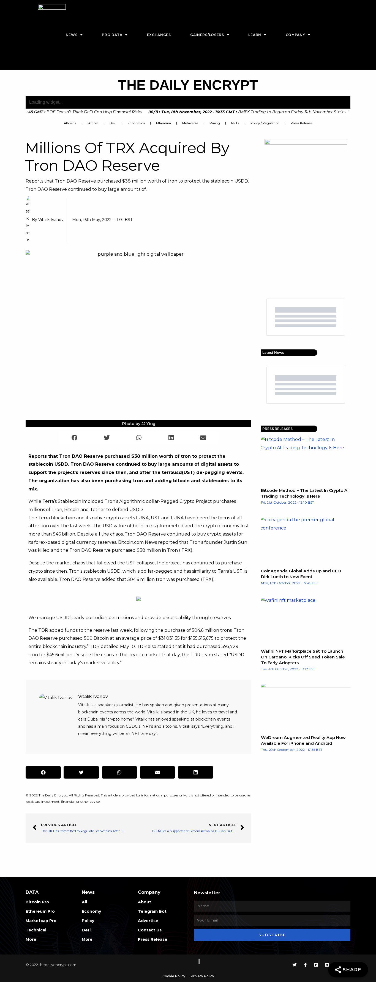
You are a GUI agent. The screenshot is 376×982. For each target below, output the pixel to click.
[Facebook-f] (305, 965)
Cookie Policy (173, 976)
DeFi (113, 123)
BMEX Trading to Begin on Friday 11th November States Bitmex (246, 111)
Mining (214, 123)
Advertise (148, 920)
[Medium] (327, 965)
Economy (91, 911)
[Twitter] (295, 965)
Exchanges (159, 35)
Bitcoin (93, 123)
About (144, 902)
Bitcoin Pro (37, 902)
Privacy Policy (202, 976)
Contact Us (150, 930)
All (84, 902)
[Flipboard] (316, 965)
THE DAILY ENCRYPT (188, 85)
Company (295, 35)
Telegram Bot (152, 911)
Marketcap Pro (41, 920)
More (31, 939)
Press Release (301, 123)
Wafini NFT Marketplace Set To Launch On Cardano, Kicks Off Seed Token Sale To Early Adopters (303, 657)
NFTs (235, 123)
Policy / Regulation (264, 123)
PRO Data (112, 35)
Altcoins (70, 123)
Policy (88, 920)
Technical (36, 930)
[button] (75, 438)
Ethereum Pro (40, 911)
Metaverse (190, 123)
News (72, 35)
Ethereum (163, 123)
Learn (254, 35)
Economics (136, 123)
